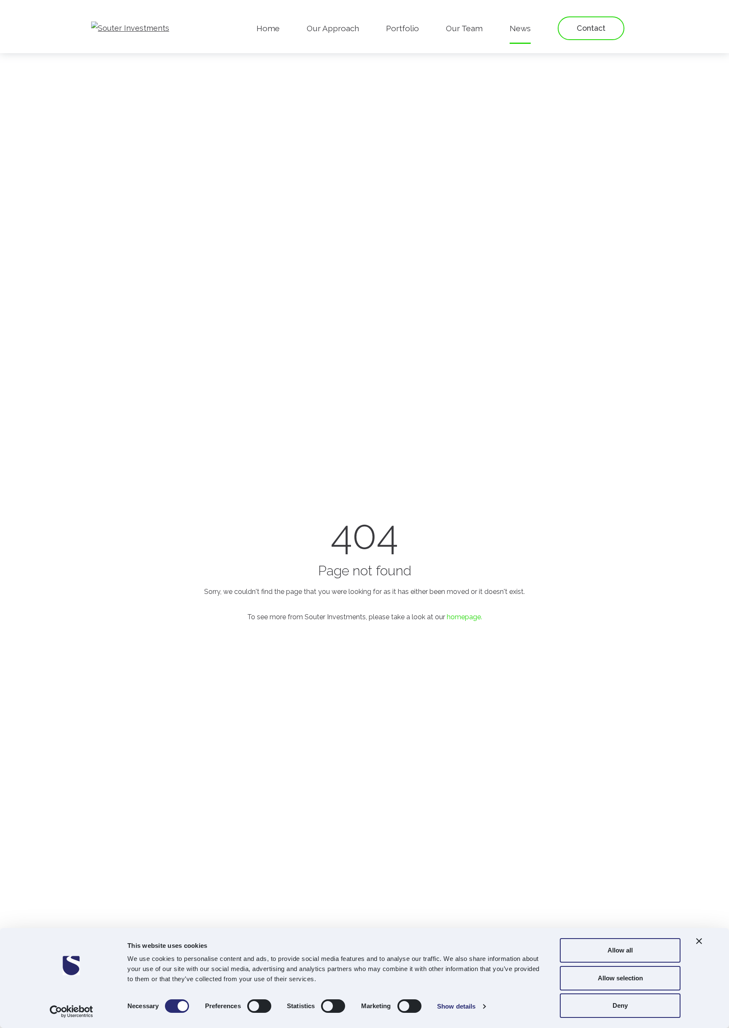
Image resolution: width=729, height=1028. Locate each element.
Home (268, 28)
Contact (591, 28)
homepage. (464, 617)
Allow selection (620, 978)
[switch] (259, 1006)
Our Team (464, 28)
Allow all (620, 950)
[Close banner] (699, 941)
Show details (456, 1006)
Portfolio (402, 28)
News (520, 28)
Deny (620, 1005)
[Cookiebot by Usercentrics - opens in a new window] (71, 1011)
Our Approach (333, 28)
